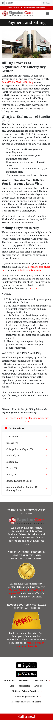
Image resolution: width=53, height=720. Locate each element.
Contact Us (9, 680)
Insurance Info (40, 680)
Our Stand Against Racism (25, 696)
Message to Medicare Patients (26, 702)
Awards (38, 686)
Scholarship (24, 686)
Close (47, 3)
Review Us (24, 680)
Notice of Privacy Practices (25, 691)
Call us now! (26, 716)
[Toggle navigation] (47, 13)
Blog (12, 686)
